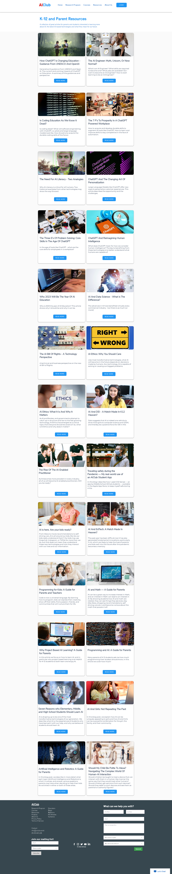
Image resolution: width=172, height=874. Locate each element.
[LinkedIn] (88, 844)
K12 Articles (52, 815)
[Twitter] (81, 844)
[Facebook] (74, 844)
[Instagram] (77, 844)
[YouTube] (85, 844)
